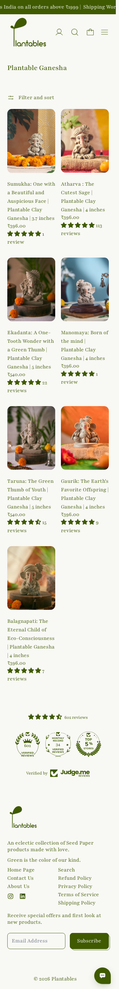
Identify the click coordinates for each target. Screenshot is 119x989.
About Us (18, 886)
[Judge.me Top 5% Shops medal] (88, 744)
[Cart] (90, 32)
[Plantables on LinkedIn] (22, 896)
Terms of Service (78, 894)
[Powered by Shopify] (59, 32)
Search (66, 869)
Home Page (21, 869)
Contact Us (20, 878)
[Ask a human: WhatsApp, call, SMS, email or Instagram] (102, 975)
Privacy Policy (75, 886)
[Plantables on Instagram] (10, 896)
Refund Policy (75, 878)
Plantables (64, 978)
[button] (74, 32)
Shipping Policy (77, 902)
